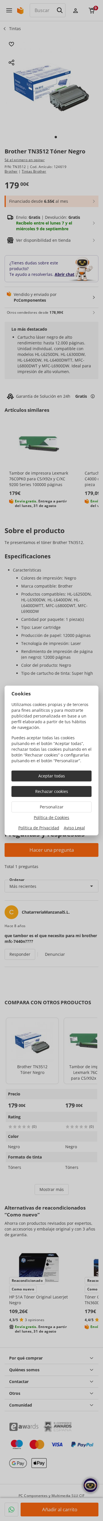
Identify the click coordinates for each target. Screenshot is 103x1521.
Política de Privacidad (38, 827)
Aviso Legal (74, 827)
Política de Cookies (51, 817)
